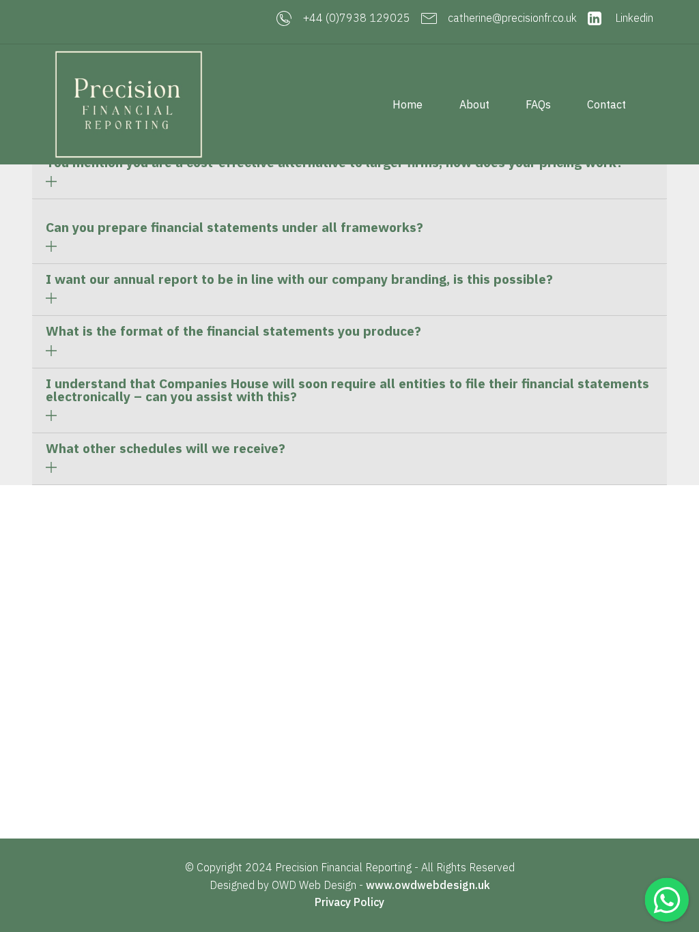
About (474, 104)
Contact (606, 104)
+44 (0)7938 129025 (356, 18)
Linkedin (632, 18)
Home (408, 104)
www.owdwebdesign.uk (428, 885)
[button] (349, 173)
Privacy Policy (349, 902)
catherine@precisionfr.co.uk (512, 18)
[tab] (349, 173)
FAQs (538, 104)
